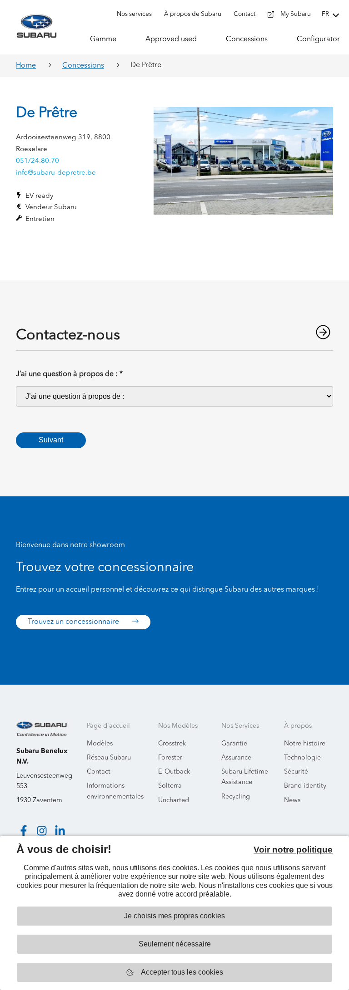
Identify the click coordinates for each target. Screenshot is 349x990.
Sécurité (296, 772)
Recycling (235, 797)
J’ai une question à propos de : (69, 374)
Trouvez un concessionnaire (74, 622)
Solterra (170, 786)
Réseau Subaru (109, 758)
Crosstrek (172, 743)
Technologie (302, 758)
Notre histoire (304, 743)
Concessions (83, 65)
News (292, 800)
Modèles (100, 743)
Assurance (236, 758)
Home (26, 65)
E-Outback (174, 772)
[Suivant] (323, 332)
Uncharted (173, 800)
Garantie (234, 743)
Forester (170, 758)
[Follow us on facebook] (23, 830)
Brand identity (305, 786)
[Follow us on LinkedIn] (60, 830)
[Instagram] (42, 830)
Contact (98, 772)
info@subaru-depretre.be (56, 173)
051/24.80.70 (37, 161)
